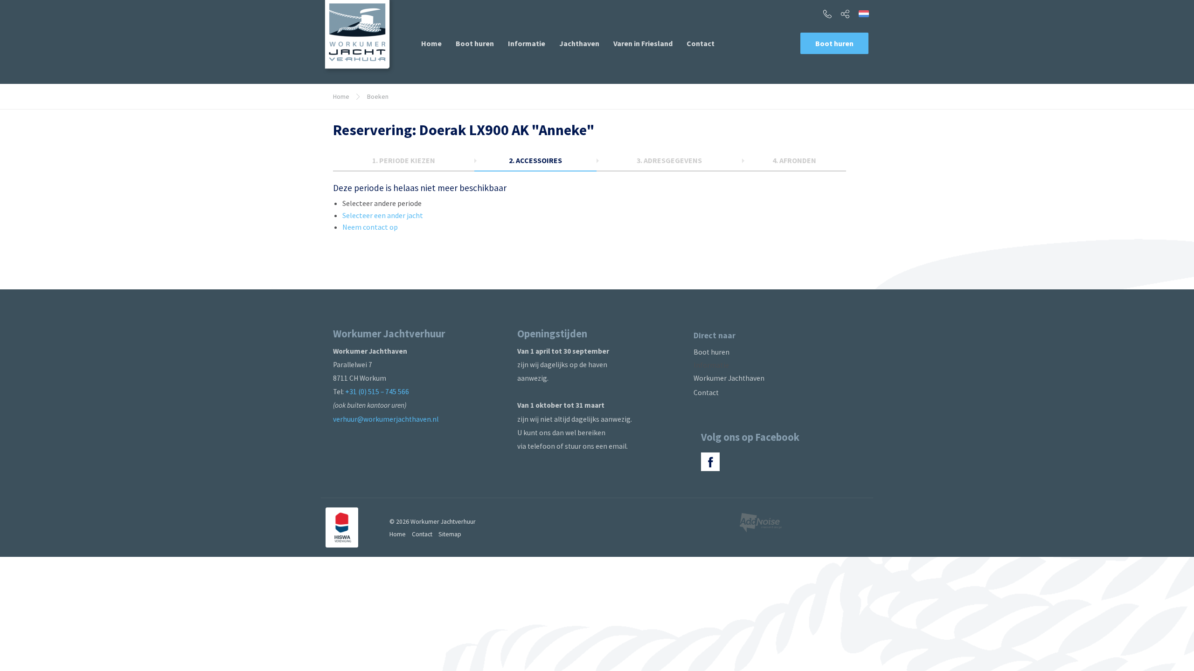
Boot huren (475, 43)
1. (403, 160)
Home (431, 43)
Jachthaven (579, 43)
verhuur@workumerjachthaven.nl (385, 419)
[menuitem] (431, 43)
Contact (701, 43)
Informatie (526, 43)
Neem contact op (370, 227)
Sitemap (449, 534)
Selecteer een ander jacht (382, 215)
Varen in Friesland (643, 43)
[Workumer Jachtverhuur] (358, 37)
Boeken (378, 96)
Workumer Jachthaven (729, 378)
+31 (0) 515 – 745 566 (377, 391)
